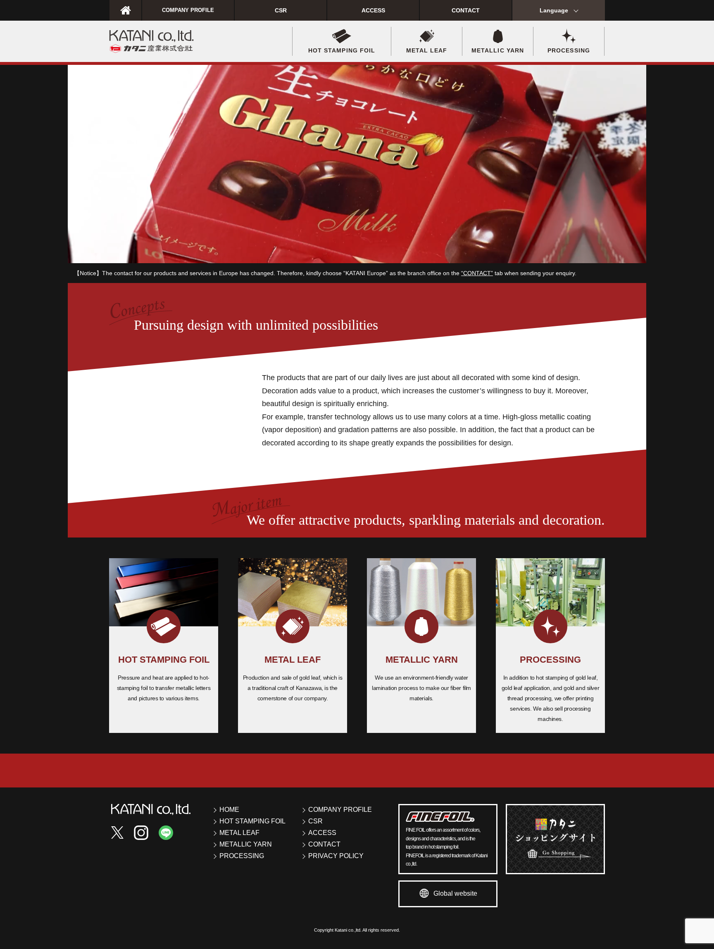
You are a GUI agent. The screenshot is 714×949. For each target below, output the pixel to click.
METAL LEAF (239, 832)
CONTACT (466, 10)
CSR (281, 10)
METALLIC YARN (245, 844)
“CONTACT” (477, 273)
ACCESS (373, 10)
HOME (229, 809)
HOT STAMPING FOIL (252, 821)
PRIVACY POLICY (336, 855)
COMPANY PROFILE (188, 10)
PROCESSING (241, 855)
